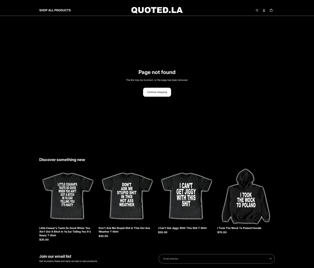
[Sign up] (270, 259)
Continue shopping (157, 92)
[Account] (264, 10)
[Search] (257, 10)
